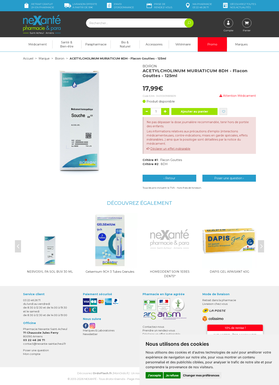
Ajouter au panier (194, 111)
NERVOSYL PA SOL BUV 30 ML (50, 272)
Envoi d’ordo (124, 5)
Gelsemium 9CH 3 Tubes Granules (110, 272)
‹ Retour (169, 178)
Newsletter (90, 334)
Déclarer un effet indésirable (170, 149)
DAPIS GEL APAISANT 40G (229, 272)
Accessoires (154, 44)
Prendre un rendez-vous (159, 330)
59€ (85, 5)
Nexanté (90, 378)
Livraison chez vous (215, 303)
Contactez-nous (153, 326)
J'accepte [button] (154, 375)
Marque (44, 58)
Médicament (37, 44)
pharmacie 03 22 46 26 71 (202, 5)
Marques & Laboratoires (98, 330)
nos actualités (243, 5)
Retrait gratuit (42, 5)
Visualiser (170, 264)
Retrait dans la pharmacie (219, 300)
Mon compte (31, 354)
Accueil (28, 58)
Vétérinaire (183, 44)
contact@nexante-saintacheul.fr (44, 344)
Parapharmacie (96, 44)
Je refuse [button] (172, 375)
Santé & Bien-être (67, 44)
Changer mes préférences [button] (201, 375)
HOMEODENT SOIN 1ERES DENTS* (170, 274)
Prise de (163, 5)
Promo (212, 44)
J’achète (50, 264)
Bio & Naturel (125, 44)
